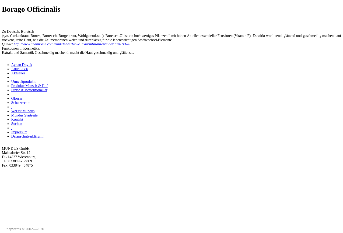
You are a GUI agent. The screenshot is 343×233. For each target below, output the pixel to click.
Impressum (19, 132)
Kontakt (17, 119)
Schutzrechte (20, 103)
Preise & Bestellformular (29, 90)
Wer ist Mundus (23, 111)
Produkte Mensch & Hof (29, 86)
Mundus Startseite (24, 115)
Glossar (16, 98)
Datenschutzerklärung (27, 136)
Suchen (16, 124)
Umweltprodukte (23, 82)
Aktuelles (18, 73)
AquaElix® (19, 69)
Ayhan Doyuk (21, 65)
